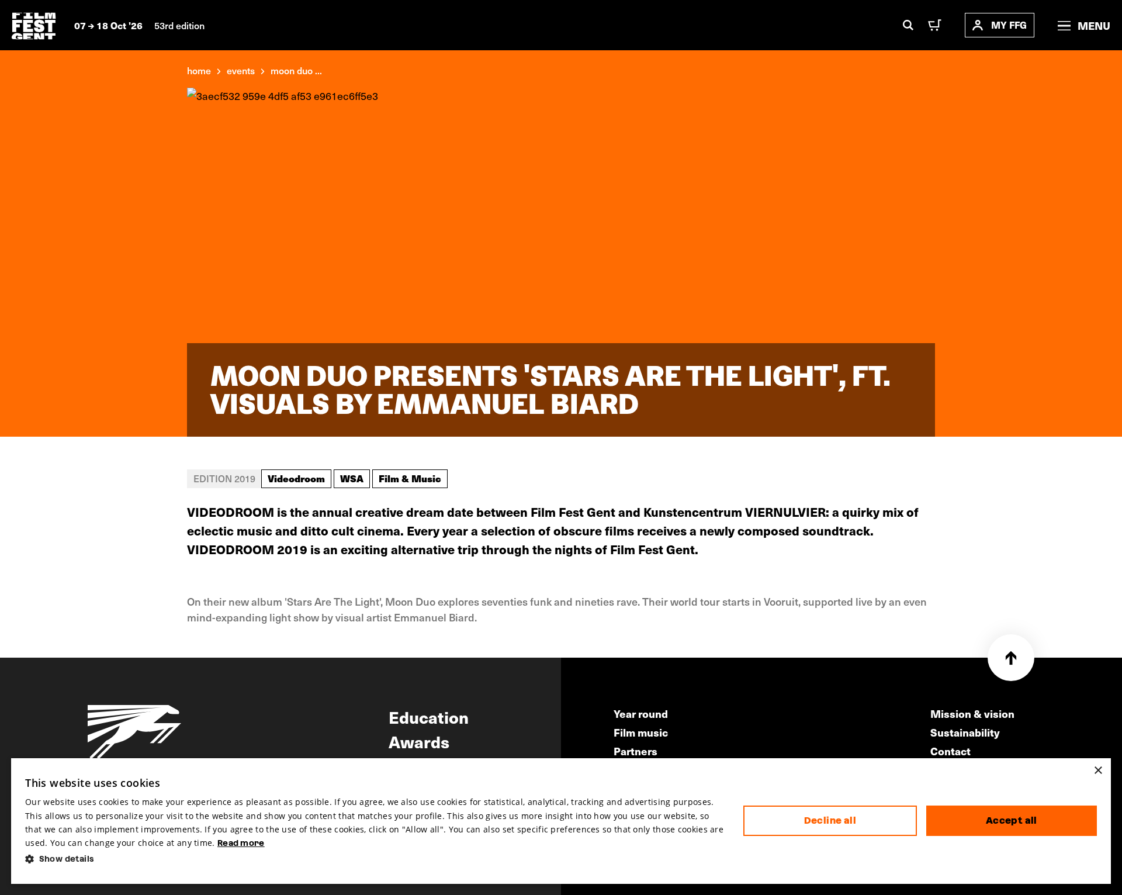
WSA (351, 478)
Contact (950, 751)
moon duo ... (296, 70)
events (241, 70)
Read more (241, 843)
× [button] (1097, 770)
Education (429, 716)
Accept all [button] (1011, 820)
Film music (641, 732)
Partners (635, 751)
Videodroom (296, 478)
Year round (641, 713)
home (199, 70)
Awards (419, 741)
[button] (375, 859)
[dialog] (561, 821)
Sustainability (965, 732)
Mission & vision (972, 713)
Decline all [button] (830, 820)
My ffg (1009, 25)
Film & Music (410, 478)
